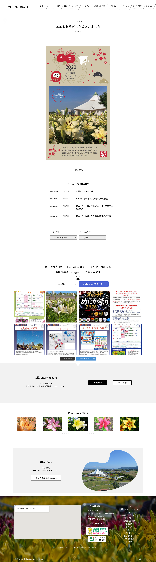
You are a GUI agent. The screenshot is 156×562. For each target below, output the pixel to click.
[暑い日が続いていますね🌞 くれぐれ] (126, 339)
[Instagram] (140, 559)
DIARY (78, 32)
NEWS (66, 191)
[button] (16, 424)
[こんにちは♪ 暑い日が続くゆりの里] (62, 307)
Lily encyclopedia (46, 378)
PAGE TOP (150, 543)
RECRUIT (46, 462)
